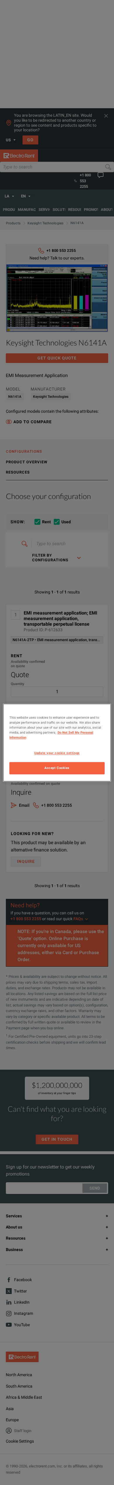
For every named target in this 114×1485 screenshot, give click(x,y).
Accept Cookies (57, 768)
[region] (57, 742)
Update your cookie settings (57, 753)
